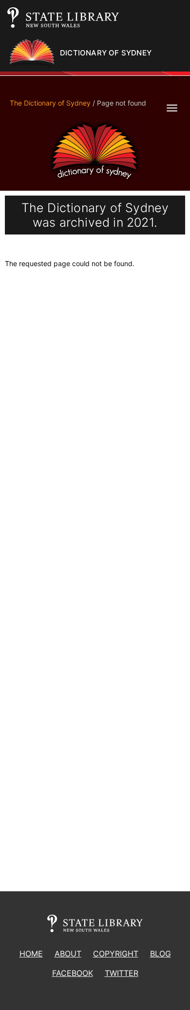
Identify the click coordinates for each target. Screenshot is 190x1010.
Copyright (115, 953)
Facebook (72, 973)
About (68, 953)
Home (31, 953)
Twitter (121, 973)
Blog (160, 953)
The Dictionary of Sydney (50, 103)
